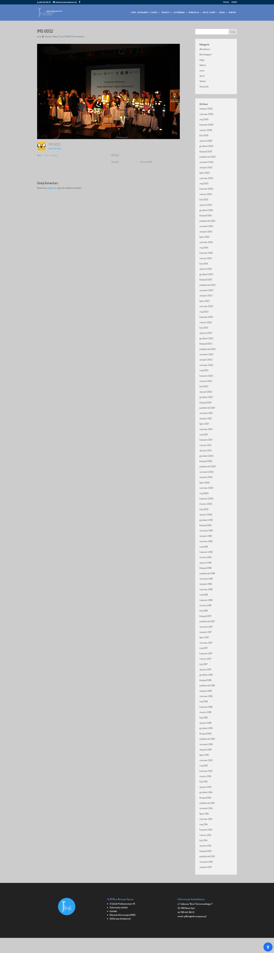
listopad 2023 (206, 279)
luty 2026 (204, 135)
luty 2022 (204, 386)
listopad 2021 (205, 402)
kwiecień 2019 (206, 551)
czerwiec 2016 (206, 696)
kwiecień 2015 (206, 770)
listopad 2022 (206, 343)
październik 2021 (207, 407)
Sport (202, 75)
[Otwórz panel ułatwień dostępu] (268, 947)
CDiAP (234, 2)
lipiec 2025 (205, 172)
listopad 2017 (205, 615)
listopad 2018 (205, 567)
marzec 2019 (205, 557)
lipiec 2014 (204, 813)
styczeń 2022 (206, 391)
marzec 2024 (206, 258)
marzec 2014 (205, 835)
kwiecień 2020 (206, 498)
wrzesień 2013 (206, 861)
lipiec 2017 (204, 637)
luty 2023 (204, 327)
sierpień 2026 (206, 108)
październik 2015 (207, 738)
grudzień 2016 (206, 674)
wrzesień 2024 (206, 226)
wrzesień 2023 (206, 290)
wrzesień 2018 (206, 578)
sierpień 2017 (206, 631)
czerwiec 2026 (206, 114)
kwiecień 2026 (206, 124)
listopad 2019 (205, 525)
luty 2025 (204, 199)
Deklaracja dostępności (120, 918)
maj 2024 (204, 247)
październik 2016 (207, 685)
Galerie (203, 65)
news (202, 70)
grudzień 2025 (206, 145)
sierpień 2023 (206, 295)
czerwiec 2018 (206, 589)
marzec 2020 (206, 503)
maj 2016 (204, 701)
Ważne (203, 81)
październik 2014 (207, 802)
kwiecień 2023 (206, 316)
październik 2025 (208, 156)
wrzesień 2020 (206, 471)
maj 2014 (204, 824)
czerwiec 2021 (206, 429)
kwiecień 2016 (206, 706)
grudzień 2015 (206, 728)
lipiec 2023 (204, 300)
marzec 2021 (205, 445)
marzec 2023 (206, 322)
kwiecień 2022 (206, 375)
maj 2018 (204, 594)
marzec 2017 (205, 658)
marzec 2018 (205, 605)
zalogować (52, 187)
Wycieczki (204, 86)
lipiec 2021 (204, 423)
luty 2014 (203, 840)
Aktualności (205, 49)
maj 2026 (204, 119)
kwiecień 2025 (206, 188)
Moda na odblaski (51, 155)
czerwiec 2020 (206, 487)
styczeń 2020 (206, 514)
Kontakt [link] (113, 911)
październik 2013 (207, 856)
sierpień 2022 (206, 359)
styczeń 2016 (205, 722)
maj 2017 (204, 647)
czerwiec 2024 (206, 242)
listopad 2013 (205, 850)
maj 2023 (204, 311)
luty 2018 (204, 610)
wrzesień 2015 (206, 744)
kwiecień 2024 (206, 252)
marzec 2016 (205, 712)
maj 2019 (204, 546)
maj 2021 (204, 434)
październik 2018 (207, 573)
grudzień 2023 (206, 274)
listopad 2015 (205, 733)
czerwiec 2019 (206, 541)
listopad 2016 (205, 680)
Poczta (226, 2)
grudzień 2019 (206, 519)
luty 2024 (204, 263)
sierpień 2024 (206, 231)
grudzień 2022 (206, 338)
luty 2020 (204, 509)
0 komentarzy (78, 36)
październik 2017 (207, 621)
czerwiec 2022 (206, 364)
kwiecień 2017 (206, 653)
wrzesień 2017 (206, 626)
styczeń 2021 (205, 450)
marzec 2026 (206, 129)
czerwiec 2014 (206, 818)
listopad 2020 (206, 461)
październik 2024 (207, 220)
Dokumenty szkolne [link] (119, 907)
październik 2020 (208, 466)
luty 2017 (204, 664)
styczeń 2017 (205, 669)
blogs (202, 59)
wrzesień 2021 (206, 412)
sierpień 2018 (206, 583)
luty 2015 (204, 781)
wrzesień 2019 (206, 530)
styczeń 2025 (206, 204)
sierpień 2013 (206, 866)
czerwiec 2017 (206, 642)
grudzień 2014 (206, 792)
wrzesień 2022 (206, 354)
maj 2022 (204, 370)
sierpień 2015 (206, 749)
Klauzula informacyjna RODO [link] (122, 914)
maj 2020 (204, 493)
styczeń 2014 (205, 845)
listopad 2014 (205, 797)
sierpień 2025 (206, 167)
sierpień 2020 (206, 477)
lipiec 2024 (204, 236)
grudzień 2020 (206, 455)
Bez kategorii (206, 54)
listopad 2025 (206, 151)
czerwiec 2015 (206, 760)
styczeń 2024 (206, 268)
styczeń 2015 (205, 786)
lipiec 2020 (205, 482)
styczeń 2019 (205, 562)
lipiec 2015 (204, 754)
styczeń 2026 (206, 140)
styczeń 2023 (206, 332)
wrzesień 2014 (206, 808)
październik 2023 (207, 284)
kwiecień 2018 (206, 599)
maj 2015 (204, 765)
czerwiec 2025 (206, 178)
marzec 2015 (205, 776)
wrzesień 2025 (206, 161)
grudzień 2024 (206, 210)
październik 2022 (208, 349)
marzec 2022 (206, 380)
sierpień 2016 (206, 690)
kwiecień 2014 (206, 829)
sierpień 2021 (206, 418)
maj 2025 (204, 183)
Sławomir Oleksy (51, 36)
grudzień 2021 (206, 396)
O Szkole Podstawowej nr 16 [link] (122, 903)
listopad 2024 (206, 215)
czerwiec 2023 (206, 306)
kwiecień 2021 (206, 439)
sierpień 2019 (206, 535)
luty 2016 (204, 717)
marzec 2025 (206, 194)
